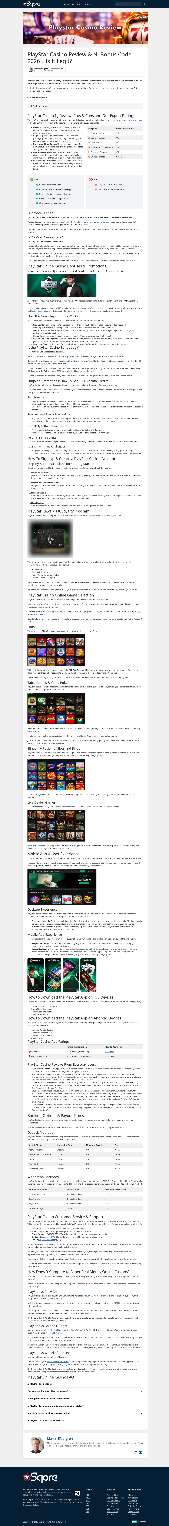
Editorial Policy (134, 1506)
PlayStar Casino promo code (42, 311)
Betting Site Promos (115, 1498)
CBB (87, 1509)
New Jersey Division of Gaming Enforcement (93, 222)
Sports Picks (68, 4)
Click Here (109, 1051)
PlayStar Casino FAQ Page (49, 1239)
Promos (88, 4)
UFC (87, 1511)
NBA (88, 1498)
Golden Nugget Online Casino (63, 1330)
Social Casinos (113, 1509)
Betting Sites (112, 1495)
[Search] (144, 4)
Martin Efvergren (41, 69)
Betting (79, 4)
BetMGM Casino (89, 1296)
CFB (87, 1506)
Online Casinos (113, 1500)
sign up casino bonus (71, 356)
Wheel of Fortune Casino (58, 1361)
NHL (88, 1503)
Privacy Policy (134, 1509)
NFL (87, 1495)
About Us (132, 1495)
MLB (88, 1500)
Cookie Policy (134, 1503)
